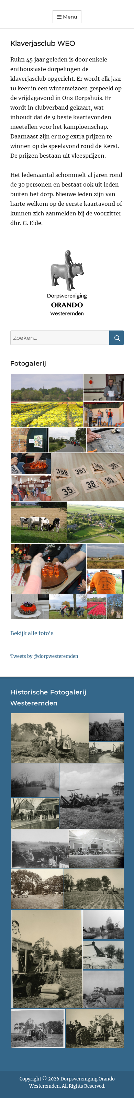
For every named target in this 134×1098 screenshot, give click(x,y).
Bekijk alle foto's (32, 633)
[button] (46, 400)
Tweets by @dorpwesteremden (44, 656)
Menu (70, 17)
